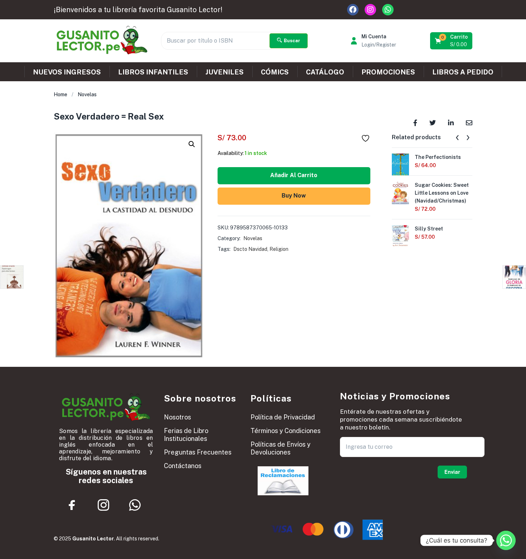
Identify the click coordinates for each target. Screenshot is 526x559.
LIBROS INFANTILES (153, 72)
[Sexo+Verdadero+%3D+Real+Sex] (432, 122)
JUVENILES (224, 72)
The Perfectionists (438, 157)
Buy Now (294, 195)
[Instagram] (370, 9)
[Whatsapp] (388, 9)
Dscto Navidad (250, 249)
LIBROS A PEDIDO (462, 72)
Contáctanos (182, 466)
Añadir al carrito (293, 175)
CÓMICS (275, 72)
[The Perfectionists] (400, 164)
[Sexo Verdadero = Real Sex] (415, 122)
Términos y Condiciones (285, 430)
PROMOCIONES (388, 72)
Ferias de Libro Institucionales (186, 434)
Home (60, 94)
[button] (451, 40)
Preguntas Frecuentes (198, 452)
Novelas (87, 94)
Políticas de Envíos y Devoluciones (280, 448)
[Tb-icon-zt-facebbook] (72, 505)
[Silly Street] (400, 236)
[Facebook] (353, 9)
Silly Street (429, 229)
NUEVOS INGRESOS (67, 72)
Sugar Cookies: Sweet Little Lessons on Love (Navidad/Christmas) (442, 193)
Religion (278, 249)
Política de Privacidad (282, 417)
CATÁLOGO (325, 72)
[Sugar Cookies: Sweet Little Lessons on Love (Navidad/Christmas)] (400, 192)
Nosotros (177, 417)
